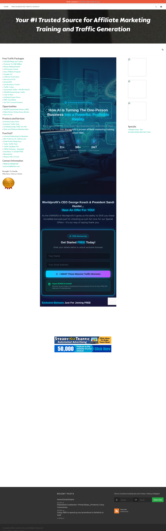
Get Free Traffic (85, 2)
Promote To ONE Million (13, 64)
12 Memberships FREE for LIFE (15, 127)
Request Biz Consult (11, 157)
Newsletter (8, 154)
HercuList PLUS (9, 79)
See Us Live (8, 114)
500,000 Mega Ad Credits (13, 61)
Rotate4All (8, 82)
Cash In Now (8, 95)
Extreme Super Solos (11, 121)
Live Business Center (12, 84)
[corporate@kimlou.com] (161, 6)
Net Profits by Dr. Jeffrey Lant (15, 139)
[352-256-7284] (156, 6)
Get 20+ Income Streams (13, 102)
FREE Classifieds (10, 100)
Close (162, 1)
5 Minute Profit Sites (11, 77)
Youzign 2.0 (8, 74)
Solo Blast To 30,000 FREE (13, 151)
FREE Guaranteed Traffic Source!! (25, 7)
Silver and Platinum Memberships (16, 129)
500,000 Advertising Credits (14, 92)
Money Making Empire (12, 67)
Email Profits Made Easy (13, 141)
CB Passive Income (11, 69)
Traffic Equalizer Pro (11, 146)
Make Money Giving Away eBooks (16, 112)
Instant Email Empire (65, 499)
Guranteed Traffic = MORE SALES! (17, 89)
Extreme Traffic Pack (11, 124)
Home (6, 7)
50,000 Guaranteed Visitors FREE (16, 109)
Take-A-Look (95, 2)
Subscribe (158, 500)
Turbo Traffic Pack (10, 144)
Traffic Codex (9, 87)
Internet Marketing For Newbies (16, 136)
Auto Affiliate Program (12, 72)
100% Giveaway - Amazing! (14, 149)
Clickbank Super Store (12, 97)
